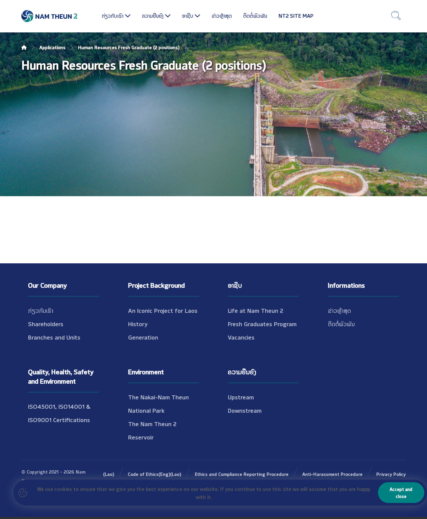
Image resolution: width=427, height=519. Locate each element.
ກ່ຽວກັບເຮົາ (40, 310)
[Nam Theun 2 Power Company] (49, 16)
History (138, 323)
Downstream (245, 410)
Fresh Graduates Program (262, 323)
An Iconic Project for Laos (162, 310)
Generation (143, 337)
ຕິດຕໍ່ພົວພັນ (341, 323)
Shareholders (45, 323)
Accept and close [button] (401, 492)
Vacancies (241, 337)
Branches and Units (54, 337)
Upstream (241, 396)
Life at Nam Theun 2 (255, 310)
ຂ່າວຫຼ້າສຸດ (339, 310)
